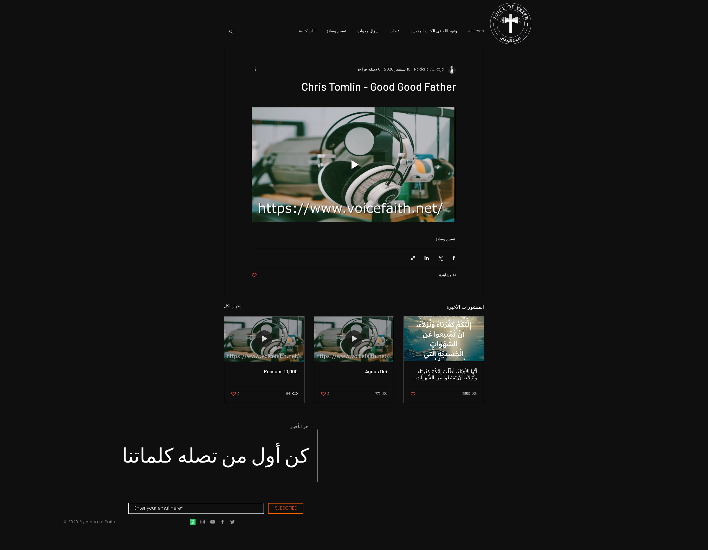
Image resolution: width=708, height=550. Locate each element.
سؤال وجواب (368, 31)
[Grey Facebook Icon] (222, 522)
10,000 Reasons (281, 371)
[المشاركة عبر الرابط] (413, 258)
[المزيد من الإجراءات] (255, 69)
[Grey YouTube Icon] (212, 522)
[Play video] (354, 164)
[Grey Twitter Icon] (232, 522)
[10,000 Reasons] (264, 338)
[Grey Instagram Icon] (202, 522)
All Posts (476, 31)
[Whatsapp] (193, 522)
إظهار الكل (232, 306)
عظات (395, 31)
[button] (231, 31)
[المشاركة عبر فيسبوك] (453, 258)
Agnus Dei (376, 371)
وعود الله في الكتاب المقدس (434, 31)
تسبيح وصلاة (336, 31)
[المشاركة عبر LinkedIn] (426, 258)
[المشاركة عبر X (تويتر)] (440, 258)
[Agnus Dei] (354, 338)
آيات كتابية (307, 31)
